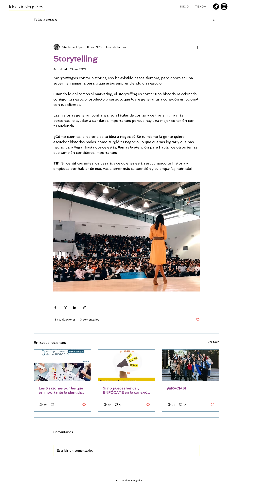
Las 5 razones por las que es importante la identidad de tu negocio (61, 390)
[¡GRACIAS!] (190, 365)
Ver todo (213, 341)
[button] (214, 19)
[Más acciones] (197, 47)
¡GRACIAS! (176, 388)
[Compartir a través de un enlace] (84, 307)
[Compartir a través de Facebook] (55, 307)
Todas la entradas (45, 19)
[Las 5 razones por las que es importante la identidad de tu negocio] (62, 365)
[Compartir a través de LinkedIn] (74, 307)
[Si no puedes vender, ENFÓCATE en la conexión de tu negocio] (126, 365)
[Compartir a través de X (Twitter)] (65, 307)
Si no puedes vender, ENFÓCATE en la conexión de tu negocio (126, 390)
